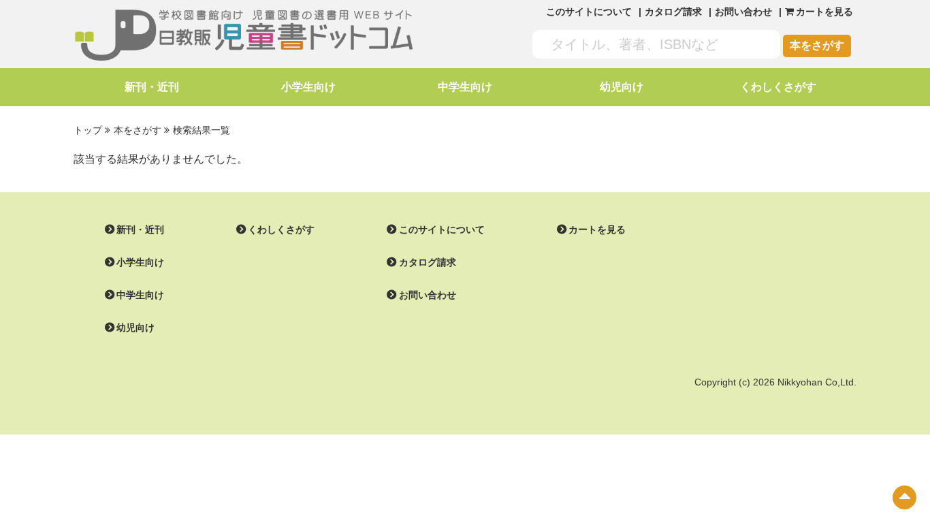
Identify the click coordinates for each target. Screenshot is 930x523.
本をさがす (817, 45)
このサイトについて (589, 11)
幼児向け (621, 87)
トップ (88, 130)
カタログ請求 (673, 11)
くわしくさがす (778, 87)
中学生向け (465, 87)
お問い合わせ (743, 11)
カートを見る (597, 229)
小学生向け (308, 87)
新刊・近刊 (152, 87)
